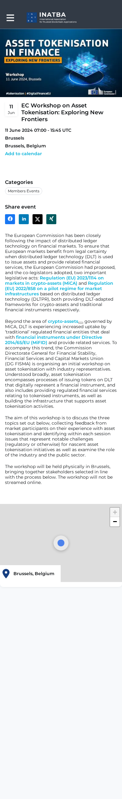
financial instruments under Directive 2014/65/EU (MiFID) (53, 339)
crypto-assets (63, 321)
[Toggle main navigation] (10, 17)
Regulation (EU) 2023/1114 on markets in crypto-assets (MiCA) (54, 280)
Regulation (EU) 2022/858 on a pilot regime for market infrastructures (59, 288)
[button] (23, 153)
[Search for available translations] (80, 323)
